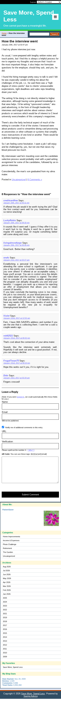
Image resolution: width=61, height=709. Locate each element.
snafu (6, 257)
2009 (5, 657)
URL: (4, 431)
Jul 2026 (6, 571)
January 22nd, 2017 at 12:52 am (16, 318)
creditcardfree (10, 200)
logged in (20, 397)
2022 (5, 610)
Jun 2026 (7, 574)
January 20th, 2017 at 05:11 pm (16, 203)
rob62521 (8, 335)
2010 (5, 653)
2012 (5, 645)
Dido (5, 375)
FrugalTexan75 (11, 360)
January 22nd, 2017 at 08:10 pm (16, 363)
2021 (5, 614)
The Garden (8, 552)
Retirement (7, 548)
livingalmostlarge (12, 243)
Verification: (7, 441)
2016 (5, 629)
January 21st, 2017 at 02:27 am (16, 260)
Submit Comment (30, 494)
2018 (5, 621)
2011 (5, 649)
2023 (5, 606)
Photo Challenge (9, 544)
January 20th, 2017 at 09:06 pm (16, 245)
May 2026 (7, 578)
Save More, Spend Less (13, 667)
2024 (5, 602)
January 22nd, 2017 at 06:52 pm (16, 338)
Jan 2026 (7, 594)
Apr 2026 (6, 582)
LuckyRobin (9, 220)
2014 (5, 637)
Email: (5, 412)
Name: (5, 402)
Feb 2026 (7, 590)
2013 (5, 641)
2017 (5, 625)
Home (4, 33)
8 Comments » (35, 179)
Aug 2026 (7, 567)
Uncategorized (9, 556)
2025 (5, 598)
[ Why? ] (31, 450)
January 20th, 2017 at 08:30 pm (16, 223)
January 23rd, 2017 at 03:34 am (16, 378)
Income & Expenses (11, 540)
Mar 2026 (7, 586)
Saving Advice (31, 696)
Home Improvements (11, 536)
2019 (5, 617)
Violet (6, 316)
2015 (5, 633)
